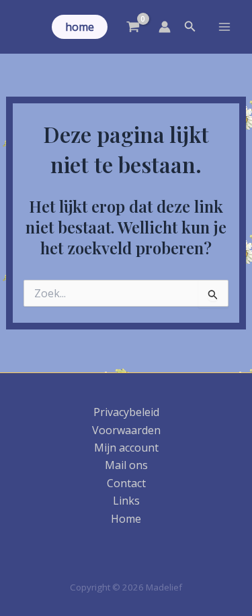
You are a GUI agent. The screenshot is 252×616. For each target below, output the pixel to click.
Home (126, 518)
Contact (126, 483)
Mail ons (126, 465)
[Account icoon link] (165, 27)
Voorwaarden (126, 430)
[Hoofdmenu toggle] (224, 27)
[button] (80, 27)
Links (126, 500)
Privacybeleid (126, 412)
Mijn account (126, 447)
